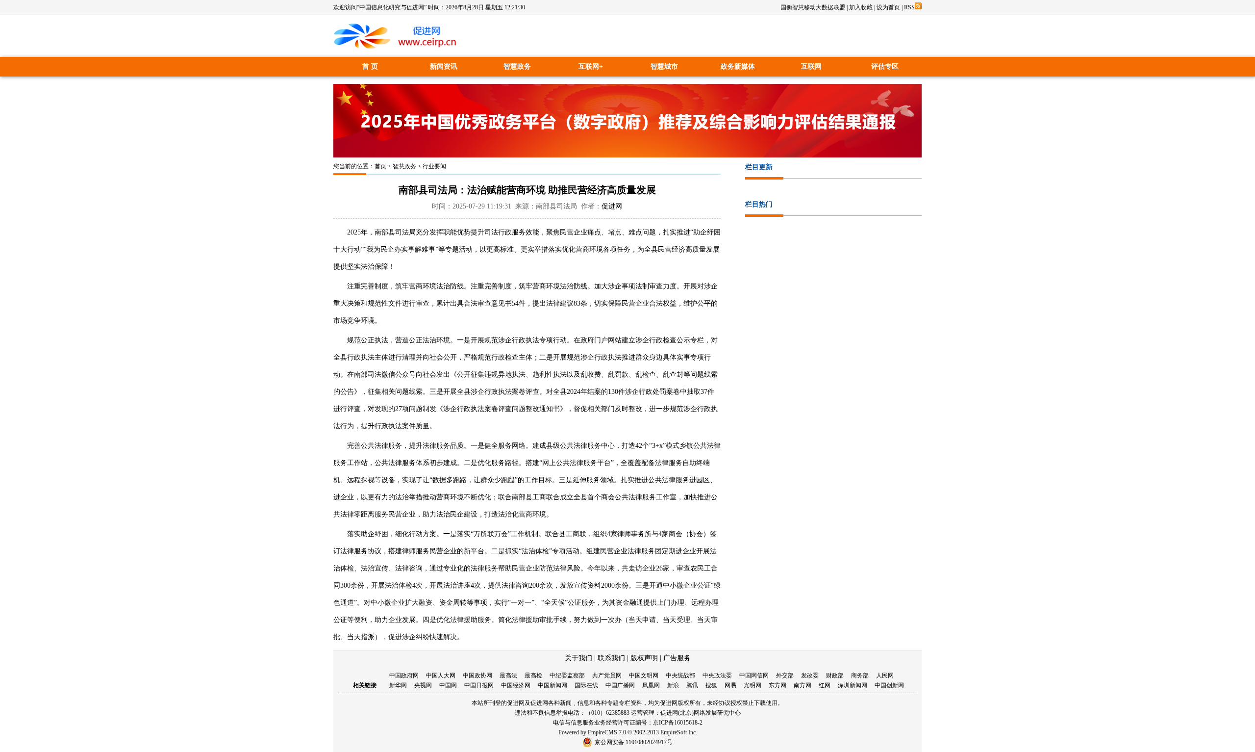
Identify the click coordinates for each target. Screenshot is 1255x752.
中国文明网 (643, 675)
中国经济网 (515, 685)
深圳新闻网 (852, 685)
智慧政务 (517, 66)
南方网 (802, 685)
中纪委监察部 (567, 675)
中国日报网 (479, 685)
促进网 (612, 206)
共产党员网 (607, 675)
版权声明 (644, 658)
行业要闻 (434, 166)
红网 (824, 685)
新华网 (398, 685)
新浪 (673, 685)
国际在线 (586, 685)
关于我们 (578, 658)
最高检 (533, 675)
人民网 (885, 675)
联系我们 (611, 658)
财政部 (835, 675)
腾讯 (692, 685)
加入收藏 (861, 7)
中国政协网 (477, 675)
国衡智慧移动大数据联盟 (812, 7)
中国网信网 (754, 675)
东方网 (777, 685)
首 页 (370, 66)
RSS (909, 7)
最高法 (508, 675)
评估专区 (885, 66)
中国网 (448, 685)
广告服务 (677, 658)
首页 (380, 166)
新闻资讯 (443, 66)
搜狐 (711, 685)
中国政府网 (404, 675)
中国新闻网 (552, 685)
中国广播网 (620, 685)
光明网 (752, 685)
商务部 (860, 675)
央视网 (423, 685)
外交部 (785, 675)
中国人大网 (440, 675)
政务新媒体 (738, 66)
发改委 (810, 675)
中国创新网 (889, 685)
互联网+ (590, 66)
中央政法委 (717, 675)
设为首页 (888, 7)
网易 (730, 685)
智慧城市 (664, 66)
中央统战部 (680, 675)
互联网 (811, 66)
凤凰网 (651, 685)
